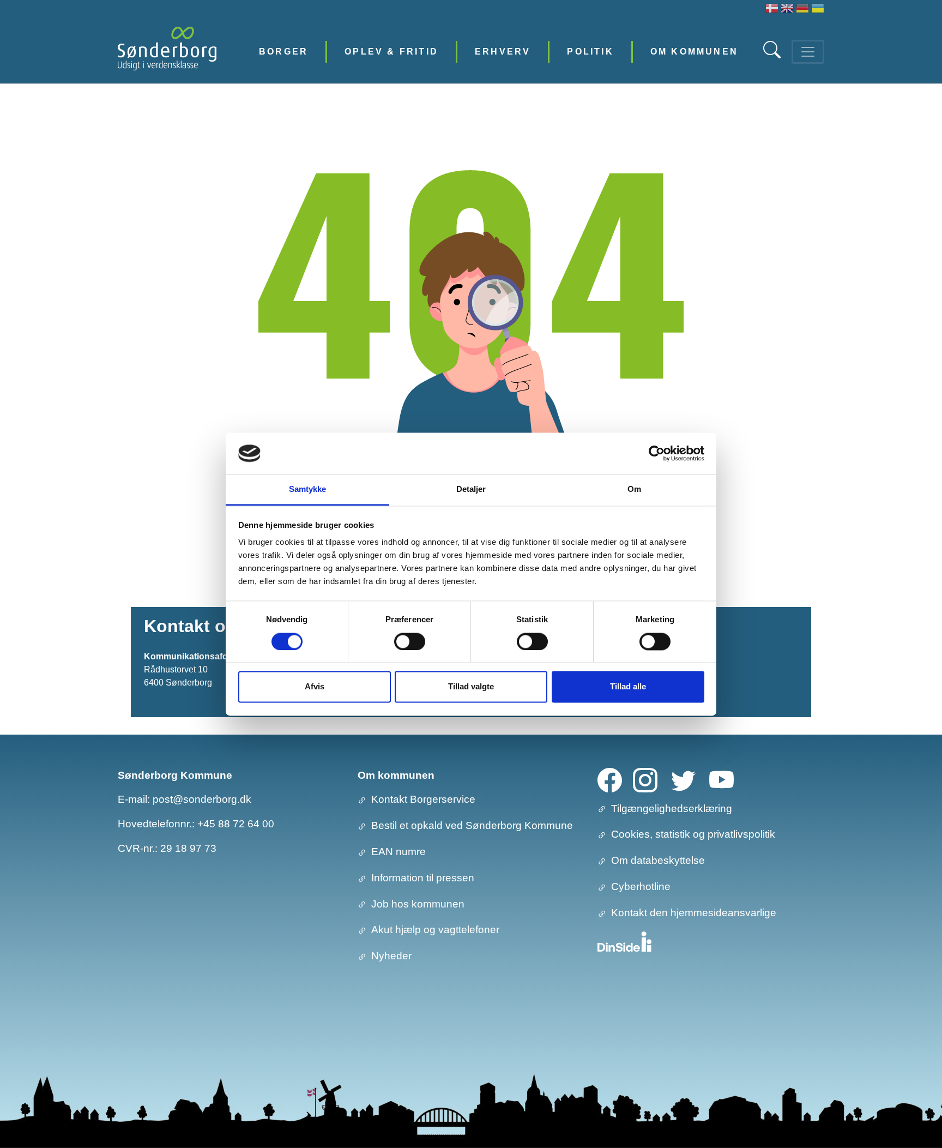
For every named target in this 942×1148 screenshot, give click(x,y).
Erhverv (502, 51)
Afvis (314, 687)
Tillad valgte (471, 687)
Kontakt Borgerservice (423, 799)
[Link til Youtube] (721, 779)
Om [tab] (634, 489)
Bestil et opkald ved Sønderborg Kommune (472, 825)
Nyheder (391, 955)
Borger (283, 51)
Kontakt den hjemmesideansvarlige (693, 912)
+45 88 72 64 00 (235, 824)
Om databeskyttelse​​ (658, 860)
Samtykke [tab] (308, 489)
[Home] (167, 51)
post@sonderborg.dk (202, 799)
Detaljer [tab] (471, 489)
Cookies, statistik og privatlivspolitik (693, 834)
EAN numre (398, 851)
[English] (787, 9)
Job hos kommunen (417, 904)
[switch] (409, 641)
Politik (590, 51)
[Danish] (771, 9)
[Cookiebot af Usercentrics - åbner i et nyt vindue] (656, 453)
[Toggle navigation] (808, 52)
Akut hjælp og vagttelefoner (435, 929)
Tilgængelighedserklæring (671, 808)
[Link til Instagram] (645, 779)
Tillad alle (628, 687)
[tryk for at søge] (773, 55)
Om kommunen (694, 51)
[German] (802, 9)
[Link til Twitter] (683, 779)
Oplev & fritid (391, 51)
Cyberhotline (641, 886)
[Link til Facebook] (609, 779)
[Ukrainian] (817, 9)
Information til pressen (422, 877)
